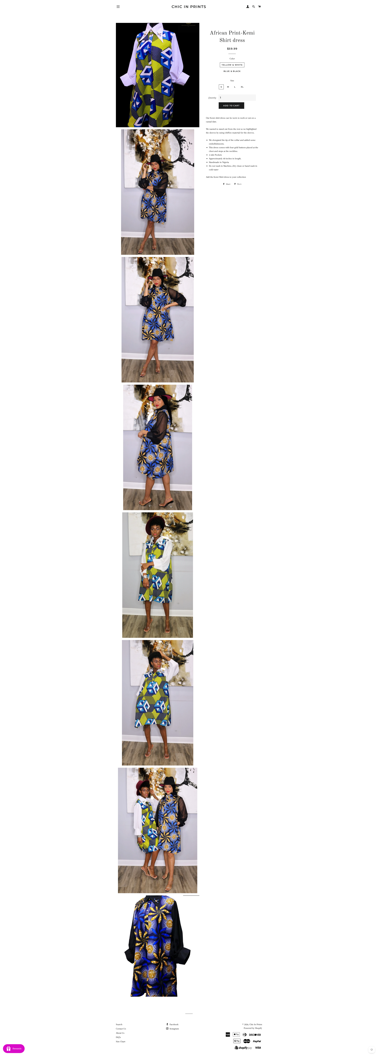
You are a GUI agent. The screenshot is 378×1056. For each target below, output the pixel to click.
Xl (242, 87)
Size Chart (120, 1041)
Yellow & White (232, 65)
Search (119, 1024)
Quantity (212, 97)
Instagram (174, 1028)
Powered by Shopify (253, 1028)
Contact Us (121, 1028)
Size (232, 80)
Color (232, 58)
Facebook (173, 1024)
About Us (120, 1033)
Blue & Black (232, 71)
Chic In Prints (189, 6)
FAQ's (118, 1037)
